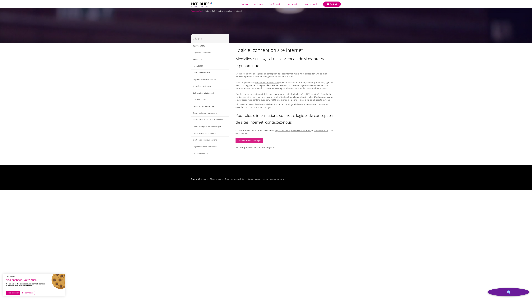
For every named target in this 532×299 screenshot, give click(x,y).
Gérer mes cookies (232, 179)
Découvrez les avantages (249, 140)
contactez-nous (321, 130)
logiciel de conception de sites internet (293, 130)
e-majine (260, 97)
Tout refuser (11, 276)
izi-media (285, 100)
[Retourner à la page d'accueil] (201, 4)
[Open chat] (508, 292)
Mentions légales (216, 179)
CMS (317, 94)
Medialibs (240, 73)
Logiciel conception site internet (269, 50)
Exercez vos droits (277, 179)
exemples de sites (257, 104)
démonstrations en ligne (260, 107)
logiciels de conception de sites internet (274, 73)
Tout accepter (13, 293)
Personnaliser (27, 293)
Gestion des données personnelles (254, 179)
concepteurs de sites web (267, 82)
